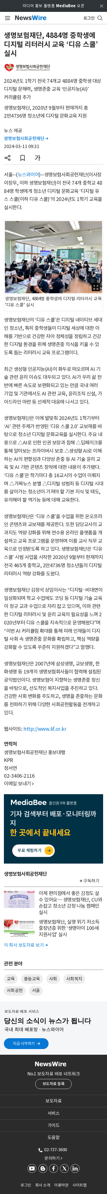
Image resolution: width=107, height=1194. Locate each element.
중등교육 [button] (32, 979)
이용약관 (61, 1185)
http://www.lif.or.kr (44, 729)
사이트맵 (79, 1185)
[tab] (53, 1101)
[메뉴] (6, 18)
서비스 (54, 1113)
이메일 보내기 (19, 784)
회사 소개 (42, 1185)
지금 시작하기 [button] (24, 1043)
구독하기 (91, 881)
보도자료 (53, 1101)
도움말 (54, 1137)
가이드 (54, 1125)
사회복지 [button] (74, 979)
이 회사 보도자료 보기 (26, 945)
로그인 (26, 1185)
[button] (7, 158)
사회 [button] (53, 979)
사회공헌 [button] (15, 990)
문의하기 (53, 1158)
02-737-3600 (55, 1149)
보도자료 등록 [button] (54, 1083)
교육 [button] (11, 979)
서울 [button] (36, 990)
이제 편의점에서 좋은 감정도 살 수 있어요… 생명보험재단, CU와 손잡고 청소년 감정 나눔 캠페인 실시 (70, 902)
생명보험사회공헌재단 (26, 138)
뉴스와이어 (28, 175)
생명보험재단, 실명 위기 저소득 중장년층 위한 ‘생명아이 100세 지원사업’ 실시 (69, 928)
